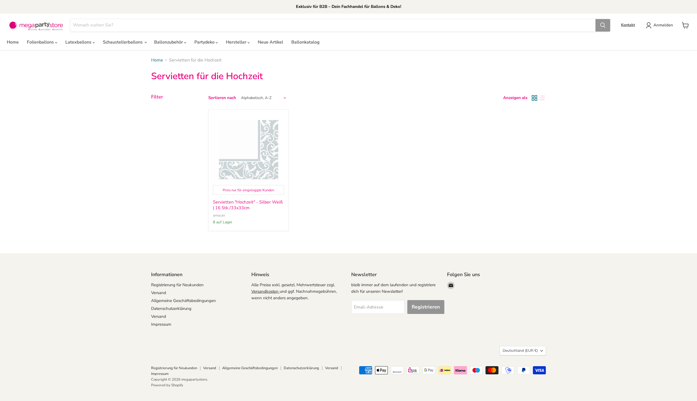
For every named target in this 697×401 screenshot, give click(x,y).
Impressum (161, 324)
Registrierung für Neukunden (177, 285)
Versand (158, 292)
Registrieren (426, 307)
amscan (219, 215)
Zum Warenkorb (644, 387)
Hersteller (236, 42)
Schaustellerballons (123, 42)
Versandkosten (265, 291)
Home (13, 42)
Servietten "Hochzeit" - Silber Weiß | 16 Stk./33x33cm (248, 205)
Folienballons (41, 42)
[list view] (542, 98)
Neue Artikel (270, 42)
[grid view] (534, 98)
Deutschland (520, 350)
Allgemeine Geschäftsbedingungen (183, 300)
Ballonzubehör (169, 42)
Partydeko (205, 42)
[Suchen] (602, 25)
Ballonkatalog (305, 42)
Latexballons (79, 42)
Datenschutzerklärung (171, 308)
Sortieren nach (222, 97)
